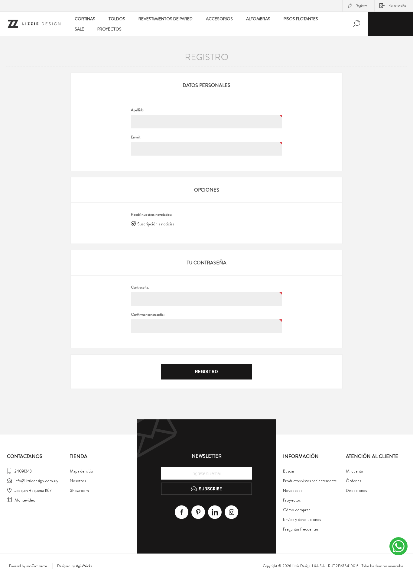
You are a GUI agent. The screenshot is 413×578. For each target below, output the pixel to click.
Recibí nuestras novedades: (151, 214)
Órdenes (353, 481)
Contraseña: (140, 287)
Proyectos (292, 500)
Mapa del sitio (81, 471)
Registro (361, 5)
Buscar (288, 471)
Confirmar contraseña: (147, 314)
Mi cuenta (354, 471)
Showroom (79, 490)
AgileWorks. (84, 566)
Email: (136, 137)
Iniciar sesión (397, 5)
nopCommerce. (37, 566)
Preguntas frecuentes (300, 529)
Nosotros (78, 481)
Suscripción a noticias (155, 224)
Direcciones (356, 490)
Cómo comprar (296, 510)
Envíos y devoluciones (302, 519)
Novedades (292, 490)
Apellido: (137, 110)
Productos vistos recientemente (310, 481)
